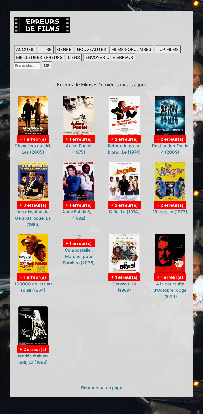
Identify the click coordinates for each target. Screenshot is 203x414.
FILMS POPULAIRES (131, 49)
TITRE (46, 49)
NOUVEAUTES (91, 49)
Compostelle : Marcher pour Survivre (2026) (79, 256)
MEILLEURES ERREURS (39, 57)
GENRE (64, 49)
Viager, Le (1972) (170, 211)
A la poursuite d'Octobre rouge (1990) (170, 290)
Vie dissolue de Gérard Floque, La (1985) (33, 218)
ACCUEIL (25, 49)
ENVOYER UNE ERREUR (109, 57)
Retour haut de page (101, 387)
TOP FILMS (168, 49)
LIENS (74, 57)
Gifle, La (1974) (124, 211)
